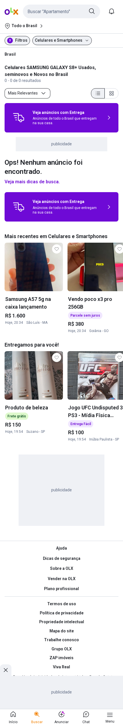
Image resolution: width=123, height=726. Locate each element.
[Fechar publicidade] (5, 670)
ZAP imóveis (61, 657)
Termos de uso (61, 604)
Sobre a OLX (61, 568)
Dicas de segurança (61, 558)
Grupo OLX (61, 649)
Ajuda (61, 548)
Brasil (10, 54)
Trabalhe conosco (61, 639)
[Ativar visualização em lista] (98, 93)
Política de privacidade (62, 613)
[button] (61, 11)
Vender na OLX (62, 578)
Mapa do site (61, 631)
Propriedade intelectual (61, 622)
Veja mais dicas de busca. (32, 181)
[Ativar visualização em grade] (111, 93)
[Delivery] (19, 118)
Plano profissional (61, 588)
